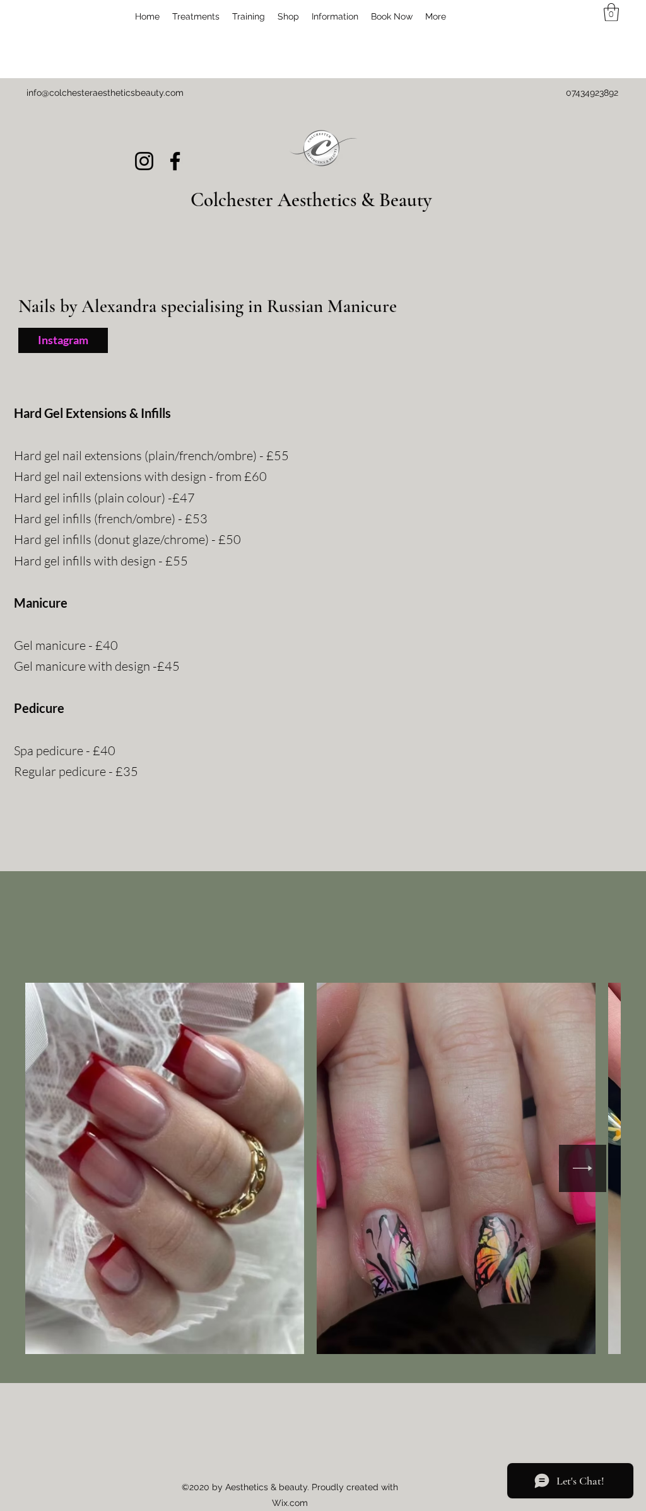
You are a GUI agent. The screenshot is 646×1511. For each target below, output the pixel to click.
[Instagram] (144, 161)
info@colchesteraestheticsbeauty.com (105, 93)
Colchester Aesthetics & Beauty (311, 200)
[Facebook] (175, 161)
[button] (196, 16)
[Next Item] (582, 1168)
